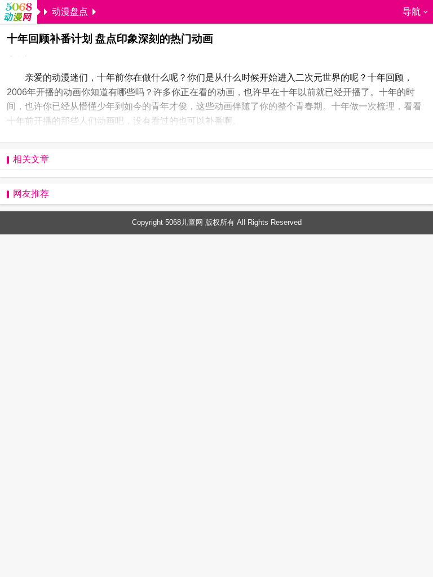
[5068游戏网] (18, 13)
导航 (412, 11)
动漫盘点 (70, 11)
